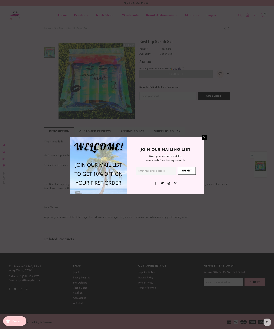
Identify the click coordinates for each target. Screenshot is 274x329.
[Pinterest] (175, 183)
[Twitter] (162, 183)
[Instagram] (168, 183)
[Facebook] (155, 183)
